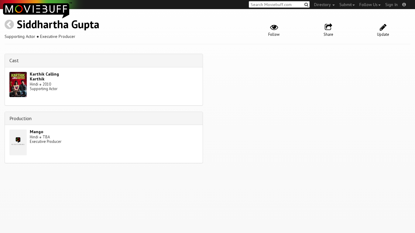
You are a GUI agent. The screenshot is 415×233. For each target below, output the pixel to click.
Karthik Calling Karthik (44, 76)
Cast (14, 60)
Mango (36, 131)
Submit (345, 4)
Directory (323, 4)
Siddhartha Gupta (58, 24)
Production (20, 118)
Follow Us (368, 4)
